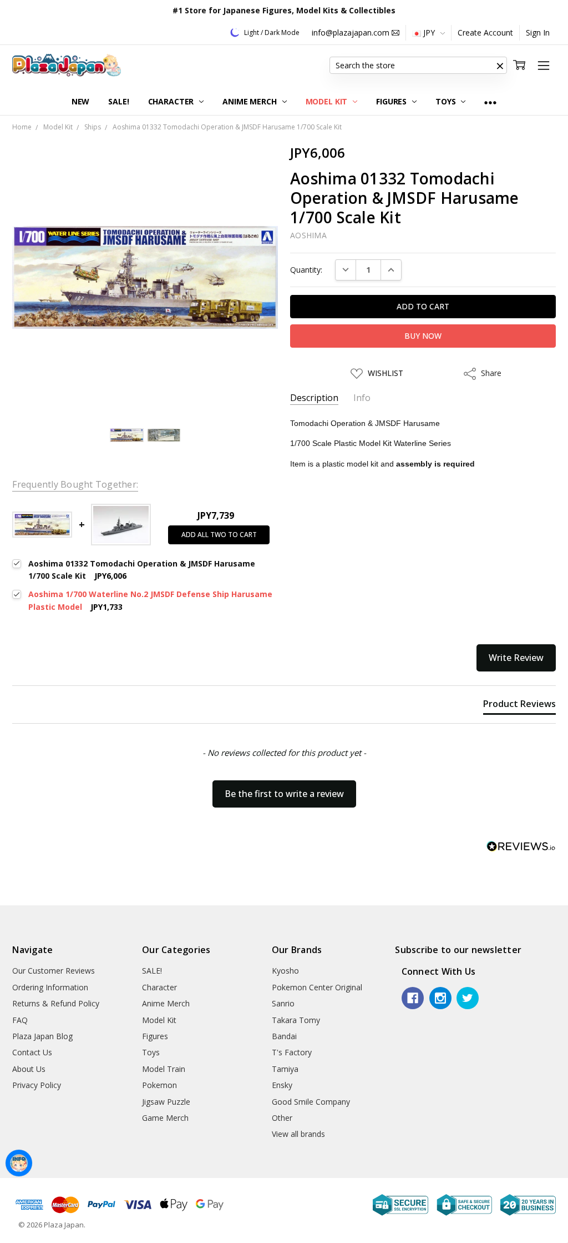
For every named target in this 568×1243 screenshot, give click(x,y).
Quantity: (306, 269)
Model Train (163, 1069)
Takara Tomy (296, 1020)
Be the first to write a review (284, 794)
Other (282, 1117)
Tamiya (285, 1069)
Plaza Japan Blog (42, 1036)
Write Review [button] (516, 657)
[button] (500, 65)
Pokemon (159, 1085)
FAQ (20, 1020)
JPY (429, 32)
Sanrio (283, 1003)
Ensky (282, 1085)
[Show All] (490, 101)
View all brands (298, 1134)
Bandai (284, 1036)
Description (314, 398)
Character (172, 101)
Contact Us (32, 1052)
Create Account (485, 32)
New (81, 101)
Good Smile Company (311, 1101)
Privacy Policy (36, 1085)
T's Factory (292, 1052)
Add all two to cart (219, 534)
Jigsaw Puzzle (166, 1101)
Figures (392, 101)
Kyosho (285, 970)
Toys (446, 101)
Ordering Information (50, 987)
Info (362, 398)
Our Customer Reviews (53, 970)
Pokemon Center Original (317, 987)
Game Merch (165, 1117)
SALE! (118, 101)
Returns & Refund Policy (55, 1003)
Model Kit (328, 101)
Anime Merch (250, 101)
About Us (28, 1069)
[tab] (519, 706)
